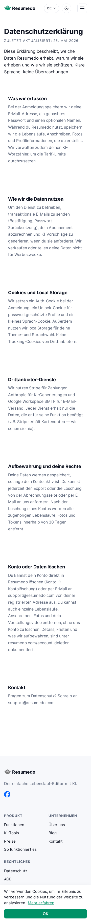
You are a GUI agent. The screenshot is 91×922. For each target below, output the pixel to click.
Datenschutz (15, 870)
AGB (8, 879)
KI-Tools (11, 832)
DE (49, 8)
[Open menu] (82, 8)
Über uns (57, 824)
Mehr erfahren (41, 902)
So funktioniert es (20, 849)
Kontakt (56, 841)
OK (46, 914)
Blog (53, 832)
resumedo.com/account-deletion (39, 642)
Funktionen (14, 824)
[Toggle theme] (66, 8)
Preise (10, 841)
